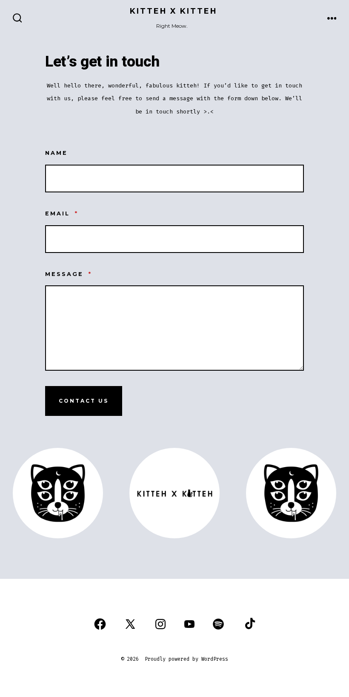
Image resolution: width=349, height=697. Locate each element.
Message (68, 274)
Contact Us (84, 401)
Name (56, 153)
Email (61, 213)
